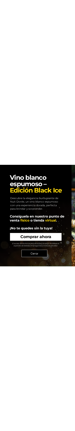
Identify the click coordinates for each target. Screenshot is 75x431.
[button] (34, 253)
